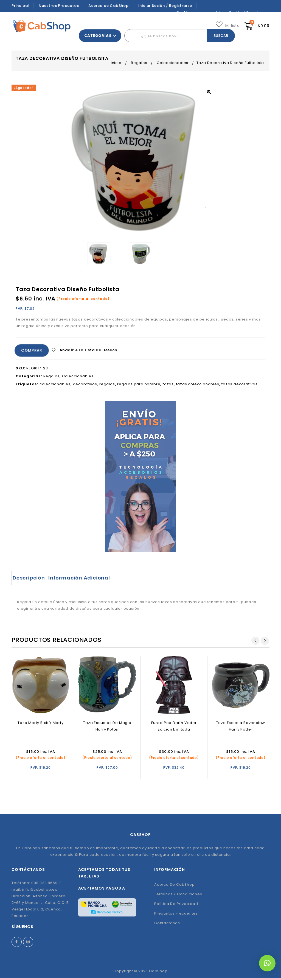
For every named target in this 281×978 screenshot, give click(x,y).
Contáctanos (167, 923)
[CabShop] (42, 26)
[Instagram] (28, 942)
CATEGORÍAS (97, 35)
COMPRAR (31, 350)
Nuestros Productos (59, 5)
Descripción (29, 577)
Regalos (139, 62)
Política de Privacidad (176, 903)
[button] (267, 963)
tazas (168, 384)
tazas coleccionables (197, 384)
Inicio (116, 62)
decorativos (85, 384)
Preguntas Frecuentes (176, 913)
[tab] (29, 578)
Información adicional (79, 577)
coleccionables (55, 384)
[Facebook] (17, 942)
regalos (107, 384)
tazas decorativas (239, 384)
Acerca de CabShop (108, 5)
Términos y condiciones (178, 894)
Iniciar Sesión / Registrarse (165, 5)
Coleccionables (172, 62)
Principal (20, 5)
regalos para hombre (138, 384)
